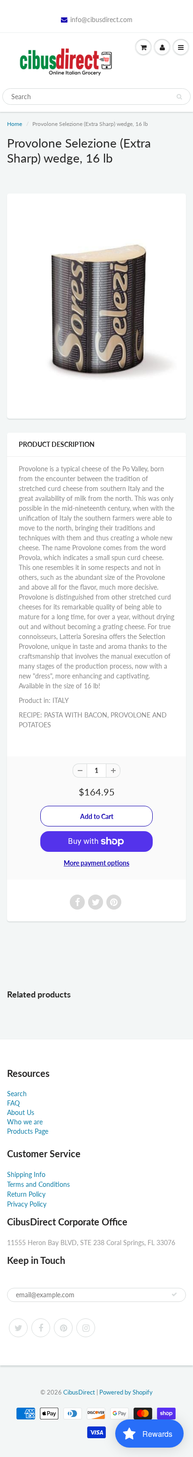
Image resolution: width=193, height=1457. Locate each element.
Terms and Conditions (38, 1184)
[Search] (179, 96)
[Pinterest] (63, 1327)
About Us (20, 1112)
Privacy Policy (26, 1204)
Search (17, 1094)
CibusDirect (79, 1392)
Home (14, 123)
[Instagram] (85, 1327)
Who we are (25, 1122)
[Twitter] (18, 1327)
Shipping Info (26, 1174)
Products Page (27, 1131)
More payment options (96, 863)
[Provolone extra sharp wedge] (96, 304)
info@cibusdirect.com (101, 19)
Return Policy (26, 1194)
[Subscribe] (174, 1294)
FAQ (13, 1103)
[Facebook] (40, 1327)
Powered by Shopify (126, 1392)
